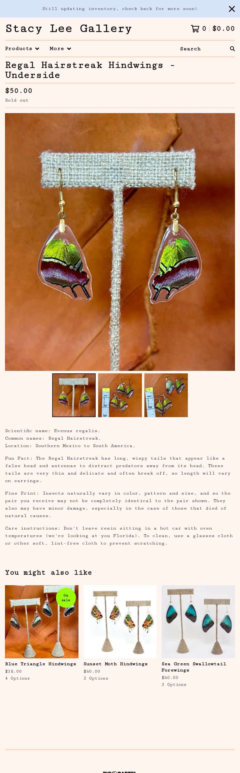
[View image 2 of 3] (120, 395)
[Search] (233, 48)
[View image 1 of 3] (74, 395)
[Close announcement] (232, 8)
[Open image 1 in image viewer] (120, 242)
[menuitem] (22, 48)
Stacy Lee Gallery (68, 28)
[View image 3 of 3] (166, 395)
